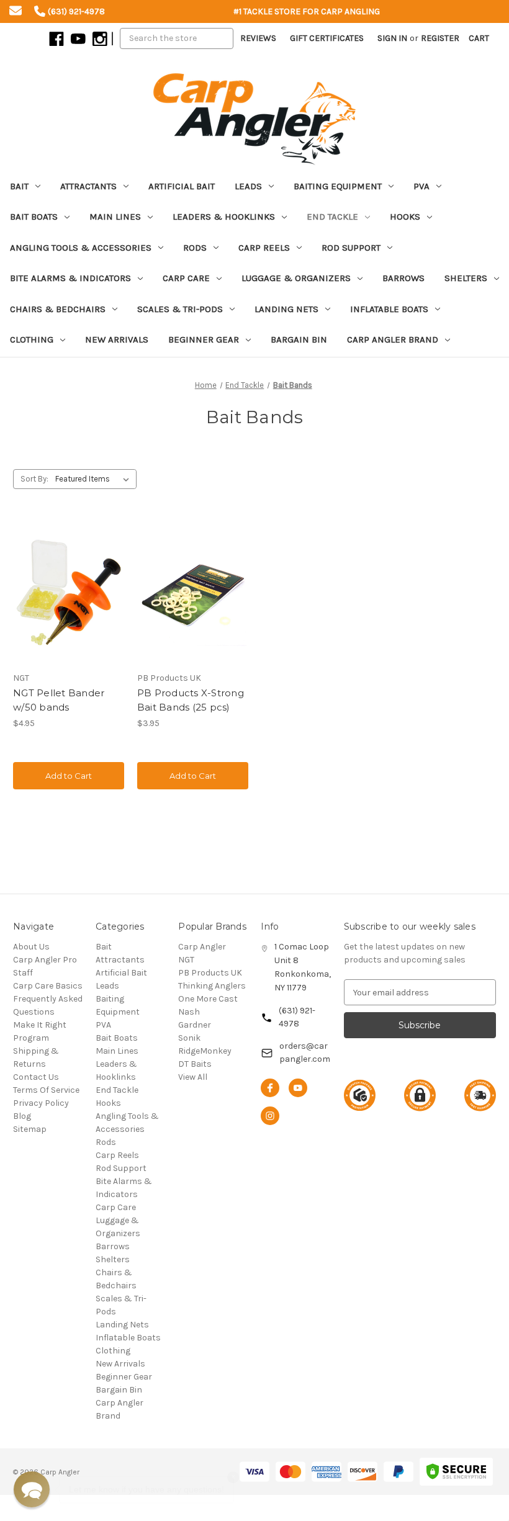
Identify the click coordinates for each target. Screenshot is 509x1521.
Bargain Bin (299, 339)
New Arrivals (116, 339)
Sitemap (30, 1129)
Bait (19, 186)
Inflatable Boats (389, 309)
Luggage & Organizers (296, 278)
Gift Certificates (327, 38)
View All (192, 1077)
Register (440, 38)
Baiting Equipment (338, 186)
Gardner (194, 1025)
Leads (248, 186)
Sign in (392, 38)
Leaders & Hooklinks (224, 216)
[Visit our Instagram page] (270, 1115)
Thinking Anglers (212, 985)
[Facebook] (55, 38)
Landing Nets (286, 309)
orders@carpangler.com (304, 1052)
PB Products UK (210, 972)
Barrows (403, 278)
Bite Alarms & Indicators (70, 278)
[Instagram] (99, 38)
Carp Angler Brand (392, 339)
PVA (421, 186)
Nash (189, 1012)
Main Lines (115, 216)
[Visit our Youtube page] (298, 1088)
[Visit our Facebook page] (270, 1088)
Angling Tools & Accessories (80, 247)
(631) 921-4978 (297, 1017)
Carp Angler (202, 946)
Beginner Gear (203, 339)
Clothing (31, 339)
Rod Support (351, 247)
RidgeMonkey (205, 1051)
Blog (22, 1116)
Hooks (405, 216)
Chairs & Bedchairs (58, 309)
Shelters (465, 278)
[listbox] (94, 479)
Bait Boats (34, 216)
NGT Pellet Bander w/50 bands (58, 700)
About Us (31, 946)
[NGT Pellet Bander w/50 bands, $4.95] (68, 592)
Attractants (88, 186)
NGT (186, 959)
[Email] (15, 13)
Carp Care (186, 278)
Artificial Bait (181, 186)
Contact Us (36, 1077)
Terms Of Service (46, 1090)
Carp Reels (264, 247)
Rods (195, 247)
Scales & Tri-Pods (180, 309)
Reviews (258, 38)
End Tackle (332, 216)
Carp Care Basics (48, 985)
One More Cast (208, 999)
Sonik (189, 1038)
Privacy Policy (41, 1103)
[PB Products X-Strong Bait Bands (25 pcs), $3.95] (192, 592)
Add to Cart (68, 776)
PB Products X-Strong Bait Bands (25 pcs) (190, 700)
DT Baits (195, 1064)
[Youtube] (77, 38)
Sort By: (34, 478)
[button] (32, 1489)
